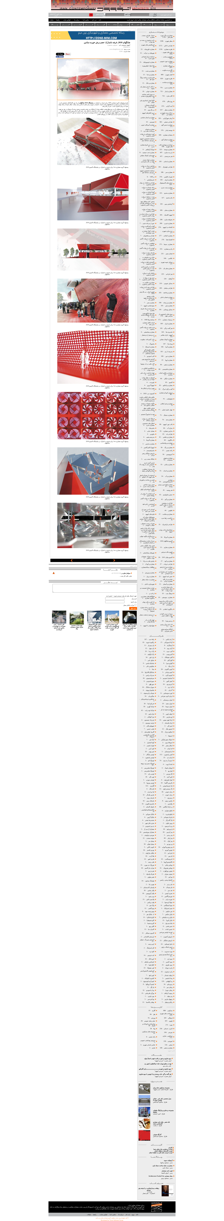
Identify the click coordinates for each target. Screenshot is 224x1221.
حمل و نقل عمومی (149, 1021)
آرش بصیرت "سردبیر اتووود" (163, 1060)
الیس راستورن (168, 754)
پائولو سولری (168, 810)
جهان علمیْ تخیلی (167, 410)
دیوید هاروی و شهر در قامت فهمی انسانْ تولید (157, 1058)
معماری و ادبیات (168, 471)
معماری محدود (168, 193)
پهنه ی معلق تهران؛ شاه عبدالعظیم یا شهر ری (157, 1063)
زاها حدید (151, 639)
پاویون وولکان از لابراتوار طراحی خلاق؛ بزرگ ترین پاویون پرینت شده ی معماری (129, 627)
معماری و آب (169, 476)
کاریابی (170, 1147)
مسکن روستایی (168, 309)
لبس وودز (151, 751)
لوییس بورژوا (150, 783)
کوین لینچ (151, 975)
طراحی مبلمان (168, 288)
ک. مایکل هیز (150, 914)
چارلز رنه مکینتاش (167, 917)
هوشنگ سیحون (149, 881)
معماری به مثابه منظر (148, 579)
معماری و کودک (150, 564)
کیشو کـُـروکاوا (150, 984)
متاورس (152, 434)
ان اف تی (152, 593)
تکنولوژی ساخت (168, 57)
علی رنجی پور (167, 1066)
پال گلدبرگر (169, 820)
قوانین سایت (66, 20)
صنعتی (171, 1045)
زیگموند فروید (150, 642)
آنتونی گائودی (168, 669)
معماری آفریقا (150, 440)
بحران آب (170, 428)
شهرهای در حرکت (149, 53)
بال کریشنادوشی (167, 786)
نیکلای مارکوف (150, 853)
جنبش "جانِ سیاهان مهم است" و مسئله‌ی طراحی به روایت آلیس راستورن (147, 203)
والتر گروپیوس (150, 893)
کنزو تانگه (151, 959)
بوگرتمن (170, 804)
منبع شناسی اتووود (149, 305)
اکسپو (171, 382)
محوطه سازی (168, 219)
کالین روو (151, 926)
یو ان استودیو (150, 990)
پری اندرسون (168, 826)
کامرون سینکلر (150, 933)
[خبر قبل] (72, 561)
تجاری (153, 1048)
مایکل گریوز (150, 817)
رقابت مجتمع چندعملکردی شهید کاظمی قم (149, 298)
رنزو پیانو (170, 984)
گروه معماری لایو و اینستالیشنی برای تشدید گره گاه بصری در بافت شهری (112, 627)
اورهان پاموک (169, 768)
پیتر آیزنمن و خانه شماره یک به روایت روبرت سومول (147, 609)
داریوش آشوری (168, 936)
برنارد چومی (169, 792)
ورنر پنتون (151, 896)
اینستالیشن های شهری (148, 45)
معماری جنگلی (168, 378)
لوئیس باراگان (150, 754)
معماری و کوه (168, 561)
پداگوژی (170, 440)
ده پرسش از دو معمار (148, 335)
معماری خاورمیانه (149, 49)
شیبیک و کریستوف (148, 693)
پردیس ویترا (169, 621)
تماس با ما (86, 20)
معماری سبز (169, 172)
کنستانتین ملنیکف (149, 962)
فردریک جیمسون (149, 720)
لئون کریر (151, 748)
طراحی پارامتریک (167, 524)
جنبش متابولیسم (168, 494)
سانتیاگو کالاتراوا (149, 672)
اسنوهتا (170, 736)
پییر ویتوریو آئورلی (167, 847)
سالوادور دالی (150, 666)
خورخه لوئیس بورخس (166, 932)
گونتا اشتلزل (150, 742)
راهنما (58, 20)
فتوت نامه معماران (167, 1171)
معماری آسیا (169, 347)
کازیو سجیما (150, 923)
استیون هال (169, 729)
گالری (153, 1010)
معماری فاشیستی (167, 369)
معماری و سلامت (167, 514)
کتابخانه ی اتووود (167, 227)
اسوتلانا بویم (169, 742)
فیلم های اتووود (150, 514)
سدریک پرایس (150, 675)
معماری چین (169, 356)
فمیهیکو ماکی (150, 726)
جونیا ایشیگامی (168, 905)
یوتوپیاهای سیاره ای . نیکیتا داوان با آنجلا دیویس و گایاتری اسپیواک (147, 519)
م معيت (155, 1125)
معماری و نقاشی (167, 437)
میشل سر (151, 841)
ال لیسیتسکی (169, 751)
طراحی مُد (169, 434)
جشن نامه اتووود (167, 576)
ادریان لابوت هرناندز (167, 696)
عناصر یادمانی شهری (149, 1045)
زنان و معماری (168, 249)
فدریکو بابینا (151, 703)
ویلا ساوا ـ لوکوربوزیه (148, 66)
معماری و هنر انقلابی (166, 403)
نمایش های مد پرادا (149, 561)
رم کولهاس (169, 981)
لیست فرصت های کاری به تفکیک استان (160, 1152)
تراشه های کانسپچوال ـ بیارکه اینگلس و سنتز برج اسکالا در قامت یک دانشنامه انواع (94, 627)
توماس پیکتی (169, 865)
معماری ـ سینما (168, 244)
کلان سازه (170, 96)
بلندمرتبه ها (169, 332)
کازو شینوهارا (150, 920)
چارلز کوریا (169, 920)
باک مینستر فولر (168, 789)
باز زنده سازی (168, 152)
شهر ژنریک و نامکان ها (148, 388)
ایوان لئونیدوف (168, 780)
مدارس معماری (168, 431)
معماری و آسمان (168, 584)
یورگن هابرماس (149, 993)
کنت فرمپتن (150, 955)
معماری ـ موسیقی (167, 597)
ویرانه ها (170, 344)
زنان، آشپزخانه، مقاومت (147, 339)
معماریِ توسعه (168, 149)
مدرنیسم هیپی (150, 437)
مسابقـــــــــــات (112, 24)
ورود (133, 1214)
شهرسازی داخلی (149, 584)
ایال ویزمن (169, 774)
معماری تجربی (168, 223)
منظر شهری (169, 41)
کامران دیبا (151, 929)
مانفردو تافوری (149, 804)
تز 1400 (152, 177)
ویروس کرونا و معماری (166, 393)
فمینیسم (152, 122)
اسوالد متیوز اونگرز (167, 739)
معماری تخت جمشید (148, 152)
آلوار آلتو (170, 660)
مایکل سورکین (149, 814)
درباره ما (76, 20)
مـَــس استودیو (149, 826)
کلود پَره (151, 951)
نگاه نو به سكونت (167, 70)
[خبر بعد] (114, 561)
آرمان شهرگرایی (168, 118)
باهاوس (170, 510)
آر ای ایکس (169, 639)
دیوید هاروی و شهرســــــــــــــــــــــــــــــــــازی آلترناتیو (155, 1069)
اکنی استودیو (151, 356)
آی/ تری (170, 687)
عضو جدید (109, 596)
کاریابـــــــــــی (78, 24)
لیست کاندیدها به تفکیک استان (163, 1151)
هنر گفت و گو (168, 328)
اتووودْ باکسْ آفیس (149, 447)
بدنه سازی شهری (167, 231)
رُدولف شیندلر (168, 975)
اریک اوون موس (168, 720)
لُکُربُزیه (152, 786)
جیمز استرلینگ (168, 908)
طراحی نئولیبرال (167, 167)
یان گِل (152, 987)
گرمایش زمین (168, 204)
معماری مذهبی (168, 364)
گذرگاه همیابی (157, 1134)
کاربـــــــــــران (100, 24)
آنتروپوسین (169, 454)
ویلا (154, 1028)
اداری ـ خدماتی (168, 1028)
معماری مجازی (168, 547)
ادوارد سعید (169, 703)
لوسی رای (151, 774)
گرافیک (170, 279)
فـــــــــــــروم (158, 24)
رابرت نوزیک (169, 968)
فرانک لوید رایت (149, 710)
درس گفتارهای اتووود (148, 113)
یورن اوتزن (150, 996)
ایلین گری (169, 777)
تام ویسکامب (169, 859)
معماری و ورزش (150, 572)
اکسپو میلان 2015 (167, 557)
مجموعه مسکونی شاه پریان (161, 1088)
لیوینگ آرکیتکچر (150, 149)
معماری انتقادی (168, 235)
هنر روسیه (170, 490)
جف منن (170, 890)
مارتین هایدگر (150, 795)
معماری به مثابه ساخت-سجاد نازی (163, 1165)
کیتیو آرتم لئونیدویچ (149, 981)
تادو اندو (170, 853)
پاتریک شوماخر (168, 817)
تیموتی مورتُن (169, 874)
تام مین (170, 856)
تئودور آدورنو (169, 850)
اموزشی (170, 1041)
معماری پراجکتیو (168, 385)
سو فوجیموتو (150, 678)
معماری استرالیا (150, 347)
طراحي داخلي (168, 45)
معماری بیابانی (168, 464)
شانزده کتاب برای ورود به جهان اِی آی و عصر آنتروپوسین (166, 602)
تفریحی (170, 1032)
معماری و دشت (150, 71)
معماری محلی (168, 210)
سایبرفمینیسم (151, 450)
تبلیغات (52, 20)
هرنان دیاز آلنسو (149, 868)
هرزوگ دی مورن (149, 865)
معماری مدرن (168, 87)
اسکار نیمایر (169, 745)
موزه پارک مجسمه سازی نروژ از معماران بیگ (76, 627)
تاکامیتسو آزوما (168, 862)
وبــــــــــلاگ (54, 24)
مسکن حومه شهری (167, 262)
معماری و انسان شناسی (147, 117)
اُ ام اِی (171, 690)
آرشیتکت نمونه (168, 1160)
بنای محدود (169, 198)
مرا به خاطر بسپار (128, 605)
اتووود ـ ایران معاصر (166, 335)
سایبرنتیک (152, 428)
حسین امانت (169, 929)
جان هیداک (169, 887)
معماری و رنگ (168, 447)
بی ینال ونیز (151, 110)
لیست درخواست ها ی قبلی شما (162, 1149)
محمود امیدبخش (158, 1102)
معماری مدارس (150, 444)
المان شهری (169, 74)
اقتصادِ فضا (169, 239)
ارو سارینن (169, 717)
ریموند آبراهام (168, 993)
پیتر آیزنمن (169, 832)
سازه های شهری (168, 52)
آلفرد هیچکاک (168, 657)
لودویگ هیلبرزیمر (149, 768)
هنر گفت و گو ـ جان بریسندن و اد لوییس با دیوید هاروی (155, 1074)
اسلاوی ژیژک (169, 732)
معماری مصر (150, 302)
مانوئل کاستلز (150, 807)
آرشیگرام (170, 645)
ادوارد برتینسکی (168, 700)
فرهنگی (170, 1018)
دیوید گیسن (169, 962)
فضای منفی (169, 253)
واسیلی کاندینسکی (148, 887)
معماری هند (169, 419)
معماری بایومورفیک (149, 62)
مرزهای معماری (168, 66)
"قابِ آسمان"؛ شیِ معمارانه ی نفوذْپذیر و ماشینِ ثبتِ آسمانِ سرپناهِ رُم (59, 627)
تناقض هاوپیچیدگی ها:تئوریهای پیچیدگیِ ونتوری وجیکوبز (149, 351)
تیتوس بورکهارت (168, 871)
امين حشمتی (157, 1114)
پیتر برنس (169, 835)
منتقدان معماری (168, 135)
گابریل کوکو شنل (149, 732)
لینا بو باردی (150, 792)
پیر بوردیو (170, 844)
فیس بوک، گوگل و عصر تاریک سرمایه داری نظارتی (147, 547)
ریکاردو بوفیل (169, 1002)
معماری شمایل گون (167, 139)
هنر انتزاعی (169, 274)
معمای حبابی (151, 431)
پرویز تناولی (169, 823)
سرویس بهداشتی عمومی (147, 1040)
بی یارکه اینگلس (168, 807)
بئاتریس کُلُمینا (168, 783)
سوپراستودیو (150, 681)
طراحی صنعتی (168, 122)
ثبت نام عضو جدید (166, 15)
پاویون (171, 1021)
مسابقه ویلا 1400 (149, 319)
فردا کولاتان (150, 717)
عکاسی (170, 258)
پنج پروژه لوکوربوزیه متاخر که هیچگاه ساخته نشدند (148, 315)
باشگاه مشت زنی (149, 459)
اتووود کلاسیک (168, 215)
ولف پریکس (150, 902)
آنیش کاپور (169, 681)
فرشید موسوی (149, 723)
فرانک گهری (150, 706)
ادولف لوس (169, 714)
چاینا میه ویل (169, 923)
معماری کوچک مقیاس (166, 339)
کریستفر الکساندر (149, 936)
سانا (153, 669)
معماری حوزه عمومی (166, 61)
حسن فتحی (169, 926)
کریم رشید (151, 944)
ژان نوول (151, 648)
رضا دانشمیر (169, 978)
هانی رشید (151, 862)
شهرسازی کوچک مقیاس (147, 155)
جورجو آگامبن (168, 896)
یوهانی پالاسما (150, 1002)
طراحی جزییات (168, 564)
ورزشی (153, 1018)
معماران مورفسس (148, 832)
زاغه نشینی (169, 450)
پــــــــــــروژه (170, 24)
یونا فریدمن (151, 999)
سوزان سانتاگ (150, 687)
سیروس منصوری (112, 45)
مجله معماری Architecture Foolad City (161, 1176)
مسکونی (170, 1010)
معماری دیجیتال (168, 415)
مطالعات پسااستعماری (148, 567)
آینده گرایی (169, 106)
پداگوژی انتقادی (168, 609)
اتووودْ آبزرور (151, 385)
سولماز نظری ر (125, 573)
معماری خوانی (150, 91)
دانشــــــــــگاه (135, 24)
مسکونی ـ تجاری (168, 1036)
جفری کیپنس (169, 893)
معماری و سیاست (167, 82)
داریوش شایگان (168, 940)
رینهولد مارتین (168, 999)
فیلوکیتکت (170, 399)
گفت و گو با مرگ (167, 389)
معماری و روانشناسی (166, 443)
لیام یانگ (151, 789)
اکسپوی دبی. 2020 (149, 393)
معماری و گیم (168, 499)
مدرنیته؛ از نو (168, 351)
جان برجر (170, 884)
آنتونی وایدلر (169, 672)
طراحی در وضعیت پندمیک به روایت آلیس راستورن (166, 504)
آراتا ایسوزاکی (168, 642)
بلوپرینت (152, 382)
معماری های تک (168, 268)
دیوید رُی (170, 959)
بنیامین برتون (169, 801)
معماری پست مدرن (167, 187)
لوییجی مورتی (150, 780)
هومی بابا (151, 884)
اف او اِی (170, 748)
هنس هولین (151, 877)
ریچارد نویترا (169, 990)
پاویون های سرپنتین (167, 552)
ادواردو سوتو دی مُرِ (167, 709)
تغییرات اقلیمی (168, 177)
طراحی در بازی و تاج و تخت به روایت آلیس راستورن (148, 268)
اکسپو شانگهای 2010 (166, 541)
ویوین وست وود (149, 911)
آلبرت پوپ (169, 651)
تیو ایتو (171, 877)
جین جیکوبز (169, 911)
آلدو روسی (169, 654)
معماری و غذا (150, 74)
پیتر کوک (170, 841)
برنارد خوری (169, 795)
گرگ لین (151, 739)
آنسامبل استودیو (168, 678)
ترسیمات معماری (167, 319)
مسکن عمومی (168, 283)
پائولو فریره (169, 814)
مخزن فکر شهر (149, 823)
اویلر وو (170, 771)
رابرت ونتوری (168, 971)
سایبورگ (152, 344)
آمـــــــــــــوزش (123, 24)
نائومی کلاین (150, 847)
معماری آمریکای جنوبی (148, 125)
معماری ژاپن (169, 305)
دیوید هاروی (169, 965)
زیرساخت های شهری (166, 1013)
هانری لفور (151, 859)
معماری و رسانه (168, 302)
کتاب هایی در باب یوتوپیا (148, 364)
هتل (154, 1014)
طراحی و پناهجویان (149, 235)
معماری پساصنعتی (149, 332)
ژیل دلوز (151, 657)
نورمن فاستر (150, 850)
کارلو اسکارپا (150, 917)
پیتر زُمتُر (170, 838)
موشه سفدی (150, 838)
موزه (171, 1025)
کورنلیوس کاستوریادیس (147, 971)
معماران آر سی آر (149, 829)
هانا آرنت (151, 856)
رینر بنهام (170, 996)
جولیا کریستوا (168, 902)
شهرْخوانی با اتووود (149, 625)
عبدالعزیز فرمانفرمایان (147, 699)
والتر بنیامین (151, 890)
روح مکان (170, 101)
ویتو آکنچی (151, 908)
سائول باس (151, 660)
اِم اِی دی (170, 757)
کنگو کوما (151, 965)
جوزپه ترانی (169, 899)
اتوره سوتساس (168, 693)
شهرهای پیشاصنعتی (149, 553)
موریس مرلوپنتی (149, 835)
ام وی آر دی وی (168, 760)
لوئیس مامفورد (149, 757)
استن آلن (170, 726)
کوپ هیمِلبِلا (150, 968)
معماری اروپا (169, 360)
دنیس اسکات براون (167, 947)
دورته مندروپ (168, 951)
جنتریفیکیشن (151, 180)
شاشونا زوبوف (150, 690)
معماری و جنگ (150, 83)
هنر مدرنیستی (168, 156)
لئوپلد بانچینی (150, 745)
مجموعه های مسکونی (148, 1031)
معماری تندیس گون (167, 125)
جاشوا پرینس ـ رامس (166, 880)
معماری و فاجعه (168, 292)
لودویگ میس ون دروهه (147, 763)
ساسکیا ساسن (150, 663)
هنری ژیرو (151, 871)
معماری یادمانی (168, 161)
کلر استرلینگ (150, 948)
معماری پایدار (169, 91)
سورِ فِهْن (151, 684)
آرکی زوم (170, 648)
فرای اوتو (151, 714)
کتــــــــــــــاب (89, 24)
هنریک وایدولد (150, 874)
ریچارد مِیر (170, 987)
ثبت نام (94, 20)
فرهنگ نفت (169, 593)
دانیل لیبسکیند (168, 944)
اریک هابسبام (169, 723)
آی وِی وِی (170, 684)
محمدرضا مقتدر (149, 820)
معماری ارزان (169, 180)
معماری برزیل (150, 576)
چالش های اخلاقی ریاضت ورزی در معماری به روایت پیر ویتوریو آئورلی (147, 399)
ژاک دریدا (151, 651)
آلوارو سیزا (169, 663)
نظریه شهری (169, 78)
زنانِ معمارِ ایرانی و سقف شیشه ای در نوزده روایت (167, 588)
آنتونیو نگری (169, 675)
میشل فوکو (151, 844)
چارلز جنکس (169, 914)
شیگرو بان (151, 696)
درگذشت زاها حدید (167, 518)
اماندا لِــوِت (169, 764)
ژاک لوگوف (151, 654)
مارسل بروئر (150, 798)
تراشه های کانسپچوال (166, 183)
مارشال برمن (150, 801)
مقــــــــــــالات (146, 24)
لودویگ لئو (151, 760)
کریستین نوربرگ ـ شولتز (147, 939)
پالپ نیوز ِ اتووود (168, 424)
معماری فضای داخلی (166, 297)
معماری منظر (169, 110)
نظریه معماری (168, 49)
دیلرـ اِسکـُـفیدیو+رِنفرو (166, 954)
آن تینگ (170, 666)
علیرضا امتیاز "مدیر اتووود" (161, 1089)
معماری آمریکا (168, 537)
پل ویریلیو (170, 829)
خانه (100, 20)
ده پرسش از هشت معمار (147, 615)
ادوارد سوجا (169, 706)
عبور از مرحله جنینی (148, 223)
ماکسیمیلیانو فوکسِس (148, 810)
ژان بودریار (151, 645)
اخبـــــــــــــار (66, 24)
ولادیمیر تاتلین (150, 899)
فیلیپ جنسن (150, 729)
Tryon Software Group (116, 1220)
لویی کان (151, 777)
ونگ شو (152, 905)
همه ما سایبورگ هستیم (148, 414)
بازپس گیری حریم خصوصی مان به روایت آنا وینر (147, 464)
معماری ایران (168, 323)
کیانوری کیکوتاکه (149, 978)
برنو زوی (170, 798)
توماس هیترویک (168, 868)
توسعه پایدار (169, 130)
